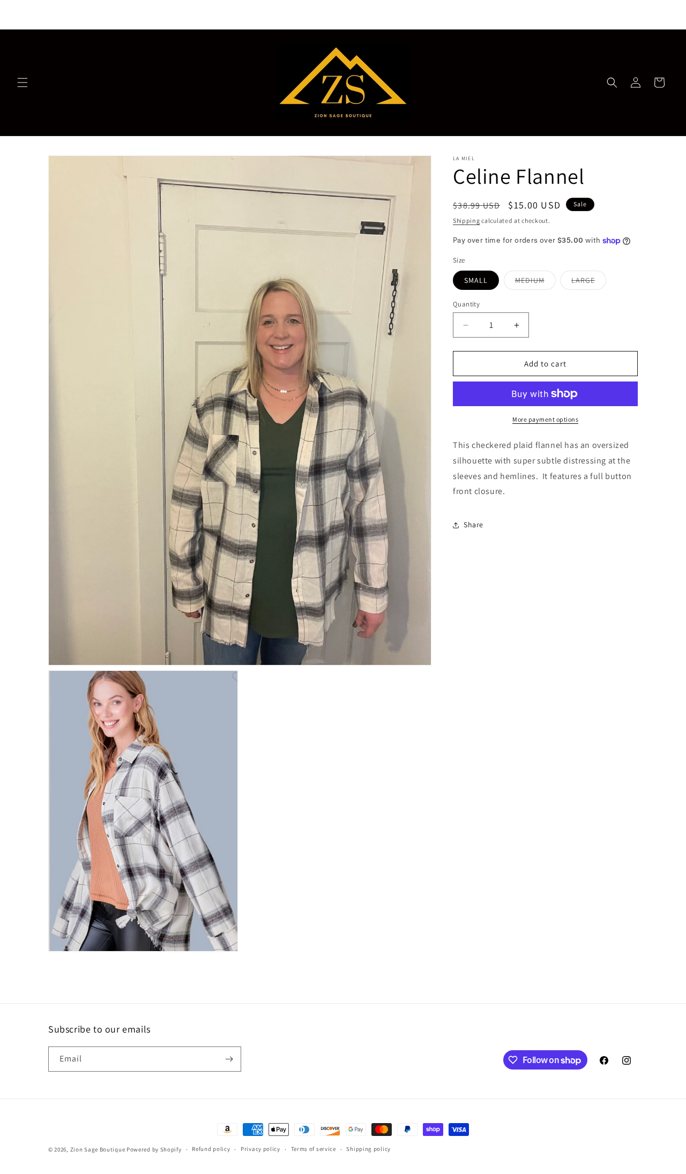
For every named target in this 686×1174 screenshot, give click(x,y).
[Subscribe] (229, 1059)
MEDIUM (535, 282)
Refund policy (211, 1149)
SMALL (476, 280)
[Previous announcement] (216, 14)
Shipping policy (368, 1149)
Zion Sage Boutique (97, 1149)
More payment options (545, 419)
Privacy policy (260, 1149)
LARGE (588, 282)
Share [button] (473, 524)
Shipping (466, 220)
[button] (22, 82)
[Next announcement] (469, 14)
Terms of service (313, 1149)
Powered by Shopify (154, 1149)
